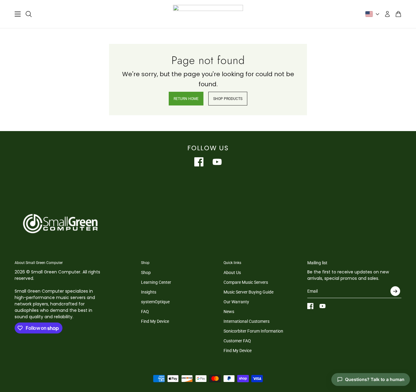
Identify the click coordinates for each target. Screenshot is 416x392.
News (229, 311)
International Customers (247, 321)
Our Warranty (236, 301)
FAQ (145, 311)
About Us (232, 272)
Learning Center (156, 282)
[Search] (29, 14)
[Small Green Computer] (208, 14)
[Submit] (395, 291)
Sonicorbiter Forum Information (253, 331)
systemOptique (155, 301)
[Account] (387, 14)
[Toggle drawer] (18, 14)
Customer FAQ (237, 340)
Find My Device (155, 321)
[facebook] (199, 162)
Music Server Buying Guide (248, 292)
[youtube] (217, 162)
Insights (148, 292)
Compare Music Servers (246, 282)
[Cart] (398, 14)
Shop (146, 272)
